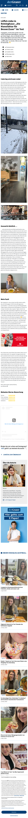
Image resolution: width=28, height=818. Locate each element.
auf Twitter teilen (9, 49)
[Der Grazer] (14, 2)
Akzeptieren (14, 812)
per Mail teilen (8, 56)
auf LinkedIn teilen (9, 51)
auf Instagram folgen (10, 500)
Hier (2, 448)
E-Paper (9, 5)
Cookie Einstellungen (14, 815)
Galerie (16, 10)
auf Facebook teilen (9, 47)
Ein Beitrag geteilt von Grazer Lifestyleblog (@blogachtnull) (14, 439)
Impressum (22, 795)
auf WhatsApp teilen (9, 54)
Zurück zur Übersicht (12, 455)
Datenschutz (16, 795)
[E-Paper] (14, 524)
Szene (6, 10)
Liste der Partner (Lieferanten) (7, 808)
